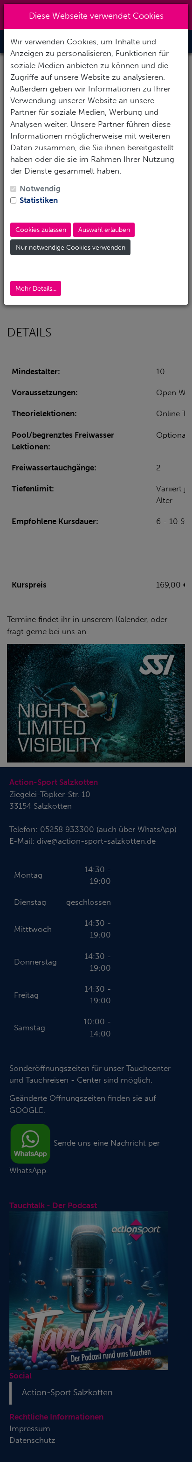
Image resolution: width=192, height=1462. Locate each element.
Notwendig (40, 188)
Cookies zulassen (40, 230)
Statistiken (39, 200)
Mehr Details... (35, 289)
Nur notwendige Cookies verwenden (70, 248)
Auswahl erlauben (104, 230)
